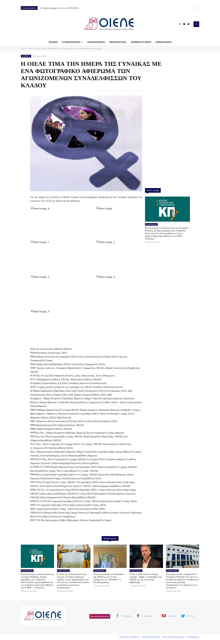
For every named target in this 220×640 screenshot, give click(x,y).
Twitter (191, 616)
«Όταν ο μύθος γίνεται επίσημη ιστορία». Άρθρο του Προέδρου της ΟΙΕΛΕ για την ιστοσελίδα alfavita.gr (146, 578)
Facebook (126, 616)
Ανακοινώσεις (151, 224)
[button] (196, 24)
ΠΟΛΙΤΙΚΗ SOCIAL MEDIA (173, 637)
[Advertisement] (167, 137)
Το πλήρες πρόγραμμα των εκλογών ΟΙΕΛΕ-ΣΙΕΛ (59, 8)
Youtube (172, 616)
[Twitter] (188, 24)
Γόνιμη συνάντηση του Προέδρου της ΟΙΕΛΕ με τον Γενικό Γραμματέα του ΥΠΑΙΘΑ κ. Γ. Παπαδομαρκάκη (108, 578)
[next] (197, 8)
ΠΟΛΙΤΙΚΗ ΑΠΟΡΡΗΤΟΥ (129, 637)
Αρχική (23, 48)
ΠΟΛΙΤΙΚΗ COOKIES (151, 637)
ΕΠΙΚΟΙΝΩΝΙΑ (193, 637)
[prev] (192, 8)
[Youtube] (184, 24)
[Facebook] (180, 24)
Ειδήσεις (31, 48)
